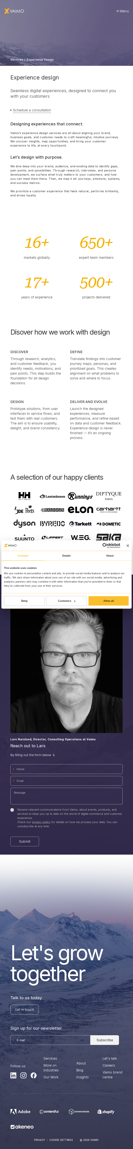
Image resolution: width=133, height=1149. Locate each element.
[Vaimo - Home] (14, 11)
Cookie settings (61, 1139)
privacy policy (41, 822)
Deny (24, 600)
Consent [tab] (23, 555)
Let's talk (110, 1058)
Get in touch (24, 1010)
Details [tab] (66, 555)
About (81, 1063)
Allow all (108, 600)
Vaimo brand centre (112, 1074)
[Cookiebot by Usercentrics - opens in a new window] (105, 545)
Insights (82, 1077)
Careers (109, 1065)
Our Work (51, 1077)
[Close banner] (128, 545)
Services (16, 59)
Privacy (39, 1139)
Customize (64, 600)
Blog (79, 1070)
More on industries (51, 1067)
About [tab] (110, 555)
